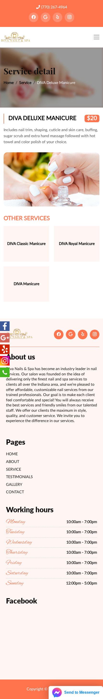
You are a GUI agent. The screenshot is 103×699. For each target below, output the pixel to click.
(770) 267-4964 (54, 7)
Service (25, 83)
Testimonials (19, 477)
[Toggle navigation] (96, 37)
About (12, 462)
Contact (15, 492)
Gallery (14, 485)
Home (9, 83)
